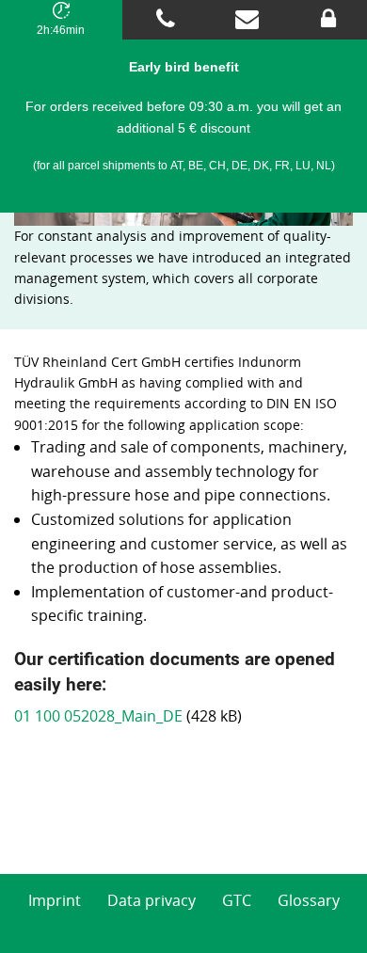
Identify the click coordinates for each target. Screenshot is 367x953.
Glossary (309, 900)
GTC (236, 900)
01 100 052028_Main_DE (98, 716)
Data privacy (151, 900)
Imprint (54, 900)
